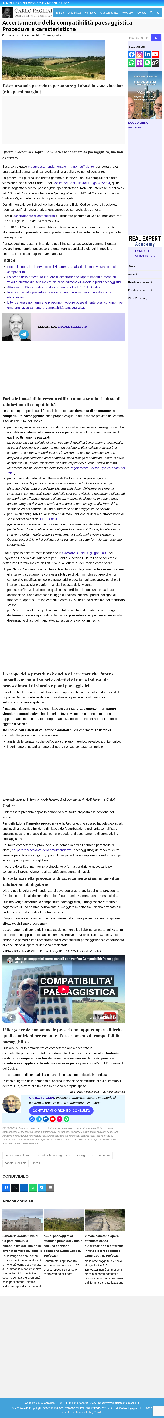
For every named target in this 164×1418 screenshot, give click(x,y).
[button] (157, 3)
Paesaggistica (53, 35)
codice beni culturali (17, 1155)
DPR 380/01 (48, 519)
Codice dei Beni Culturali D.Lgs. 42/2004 (81, 183)
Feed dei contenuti (140, 282)
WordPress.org (137, 298)
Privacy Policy (84, 1412)
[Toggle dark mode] (158, 12)
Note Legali (68, 1412)
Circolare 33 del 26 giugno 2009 (84, 553)
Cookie (98, 1412)
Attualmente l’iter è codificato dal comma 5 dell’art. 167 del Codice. (54, 287)
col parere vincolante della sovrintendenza (42, 850)
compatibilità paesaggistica (53, 1155)
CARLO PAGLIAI (41, 1097)
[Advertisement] (63, 121)
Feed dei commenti (140, 290)
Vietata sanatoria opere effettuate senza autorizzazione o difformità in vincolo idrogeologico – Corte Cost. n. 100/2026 (104, 1245)
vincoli (36, 1163)
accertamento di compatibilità (34, 216)
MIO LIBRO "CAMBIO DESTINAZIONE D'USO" (37, 3)
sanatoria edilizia (15, 1163)
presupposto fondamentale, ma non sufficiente (61, 166)
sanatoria (104, 1155)
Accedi (132, 274)
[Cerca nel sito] (156, 37)
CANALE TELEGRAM (72, 326)
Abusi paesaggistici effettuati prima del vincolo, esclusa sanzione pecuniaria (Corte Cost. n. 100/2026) (63, 1245)
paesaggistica (84, 1155)
